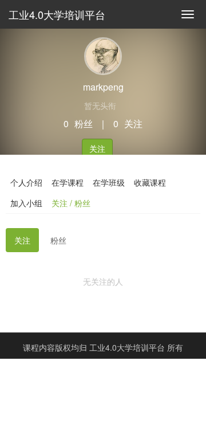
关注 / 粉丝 (71, 203)
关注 (97, 148)
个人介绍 (26, 182)
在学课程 (68, 182)
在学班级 (109, 182)
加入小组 (26, 203)
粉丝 (58, 240)
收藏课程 (150, 182)
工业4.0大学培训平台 (57, 14)
